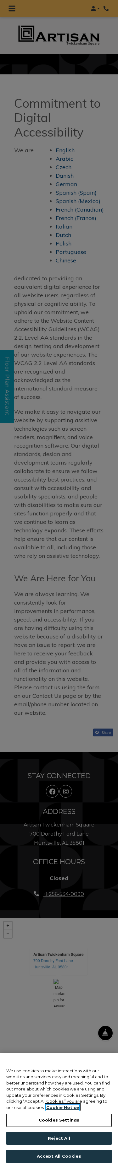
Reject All (59, 1138)
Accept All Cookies (59, 1156)
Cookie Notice (62, 1107)
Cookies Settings (59, 1119)
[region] (59, 1110)
